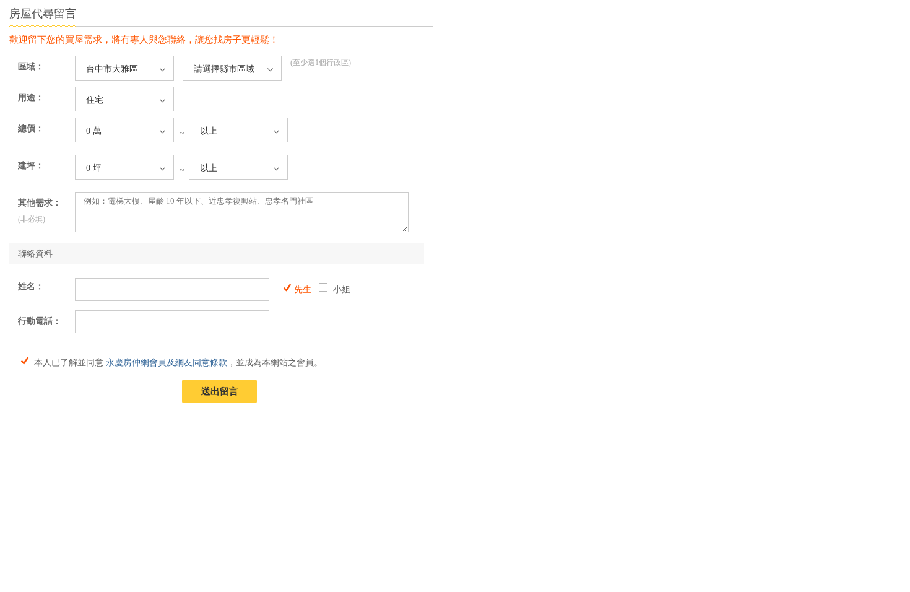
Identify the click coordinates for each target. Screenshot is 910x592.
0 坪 (94, 168)
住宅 (94, 100)
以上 (208, 131)
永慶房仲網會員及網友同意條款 (166, 362)
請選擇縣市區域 (224, 69)
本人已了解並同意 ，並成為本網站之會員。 (177, 361)
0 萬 (94, 131)
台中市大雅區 (112, 69)
